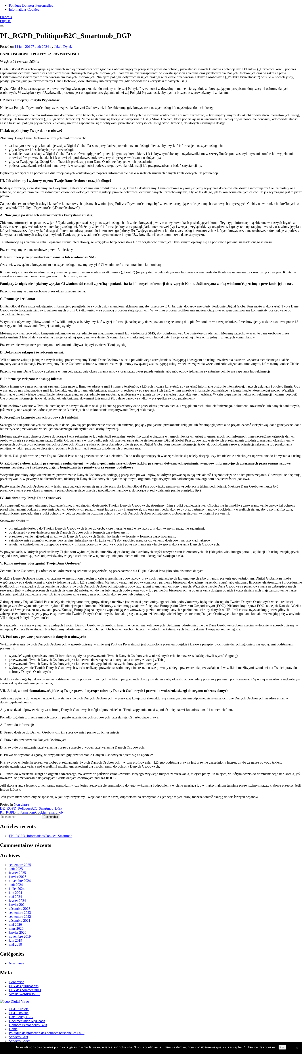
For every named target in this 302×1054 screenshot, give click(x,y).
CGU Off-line (19, 1013)
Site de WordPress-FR (24, 994)
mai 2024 (15, 896)
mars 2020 (16, 928)
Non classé (21, 804)
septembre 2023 (20, 912)
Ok (282, 1047)
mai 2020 (15, 924)
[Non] (296, 1048)
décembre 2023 (19, 908)
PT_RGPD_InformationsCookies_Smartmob (31, 812)
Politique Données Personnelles (31, 5)
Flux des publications (23, 986)
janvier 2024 (17, 904)
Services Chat (18, 1037)
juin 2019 (15, 940)
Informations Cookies (24, 9)
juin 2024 (15, 893)
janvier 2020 (17, 932)
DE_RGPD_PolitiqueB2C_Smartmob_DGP (31, 808)
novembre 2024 (20, 881)
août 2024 (16, 885)
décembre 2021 (19, 920)
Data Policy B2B (21, 1017)
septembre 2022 (20, 916)
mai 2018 (15, 944)
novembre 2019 (20, 936)
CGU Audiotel (19, 1009)
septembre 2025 (20, 865)
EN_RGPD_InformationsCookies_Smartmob (40, 836)
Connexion (16, 982)
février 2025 (17, 873)
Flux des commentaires (25, 990)
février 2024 (17, 900)
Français (6, 17)
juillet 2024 (17, 889)
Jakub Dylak (63, 46)
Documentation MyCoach (27, 1021)
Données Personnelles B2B (28, 1025)
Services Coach (20, 1041)
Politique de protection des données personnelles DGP (46, 1033)
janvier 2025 (17, 877)
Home (13, 1029)
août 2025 (16, 869)
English (5, 21)
